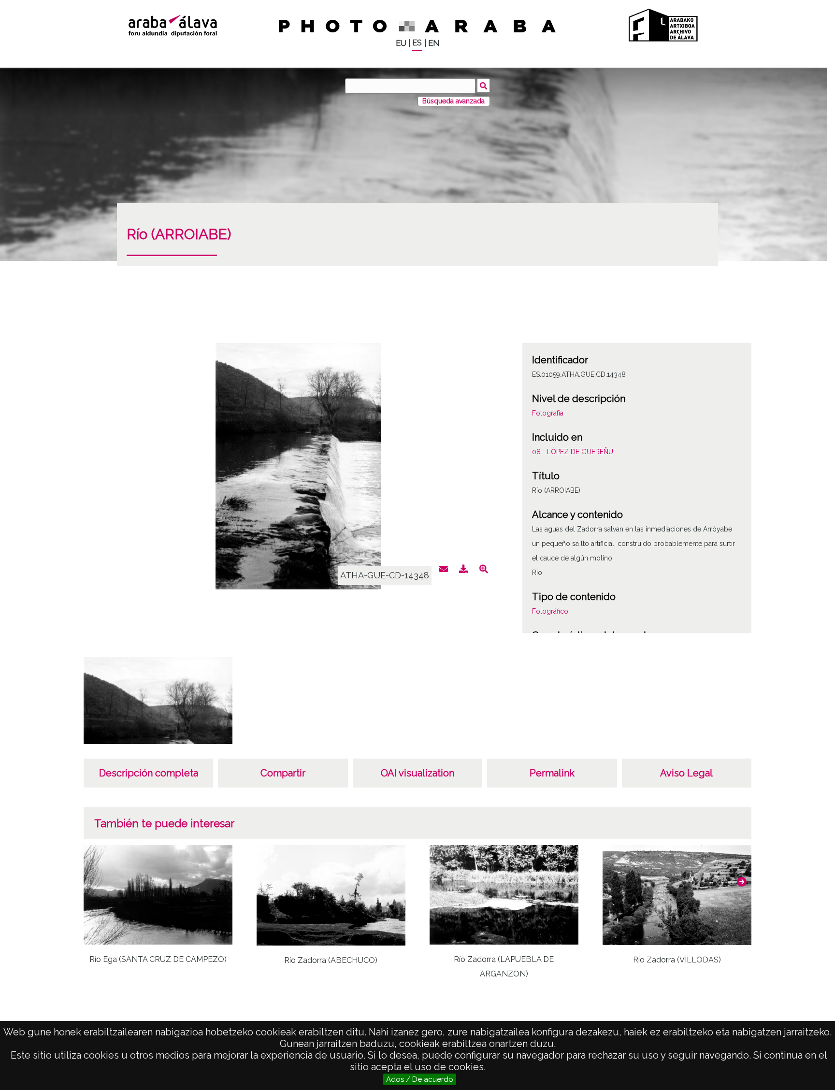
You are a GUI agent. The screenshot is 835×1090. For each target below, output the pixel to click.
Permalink (552, 773)
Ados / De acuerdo (419, 1079)
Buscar (483, 85)
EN (433, 43)
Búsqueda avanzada (453, 101)
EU (401, 43)
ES (417, 42)
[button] (742, 882)
